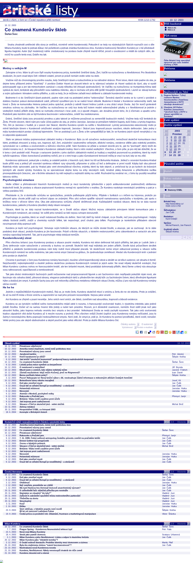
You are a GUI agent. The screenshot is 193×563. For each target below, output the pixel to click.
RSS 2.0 (171, 30)
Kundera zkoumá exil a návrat (34, 553)
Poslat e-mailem (145, 327)
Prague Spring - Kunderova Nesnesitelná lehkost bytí (46, 529)
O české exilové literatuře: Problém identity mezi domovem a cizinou (54, 542)
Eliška (22, 506)
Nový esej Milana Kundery (32, 532)
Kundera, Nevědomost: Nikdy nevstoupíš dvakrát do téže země (51, 550)
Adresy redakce (27, 407)
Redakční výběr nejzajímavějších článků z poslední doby (35, 422)
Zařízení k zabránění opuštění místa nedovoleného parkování (50, 496)
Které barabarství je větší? (32, 357)
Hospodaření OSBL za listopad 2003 (37, 409)
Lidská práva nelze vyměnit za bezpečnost (41, 364)
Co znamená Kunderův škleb (34, 362)
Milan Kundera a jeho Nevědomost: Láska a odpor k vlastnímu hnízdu (54, 537)
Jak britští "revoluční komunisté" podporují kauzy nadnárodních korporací (56, 359)
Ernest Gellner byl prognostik (34, 441)
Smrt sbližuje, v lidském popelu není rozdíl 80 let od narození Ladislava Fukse (41, 510)
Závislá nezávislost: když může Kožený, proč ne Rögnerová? (50, 372)
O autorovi (147, 324)
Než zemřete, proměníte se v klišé (36, 485)
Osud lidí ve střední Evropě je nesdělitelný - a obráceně (47, 386)
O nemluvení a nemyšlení (32, 367)
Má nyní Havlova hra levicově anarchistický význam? (50, 488)
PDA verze (170, 35)
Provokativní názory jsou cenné (35, 351)
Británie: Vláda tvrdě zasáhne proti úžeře (40, 399)
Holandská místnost (30, 388)
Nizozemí (24, 391)
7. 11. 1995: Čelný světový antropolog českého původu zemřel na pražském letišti (60, 438)
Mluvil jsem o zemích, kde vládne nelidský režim (43, 370)
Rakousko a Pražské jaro (32, 396)
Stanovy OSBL (175, 190)
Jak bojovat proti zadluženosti (35, 401)
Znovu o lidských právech (32, 443)
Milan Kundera (12, 523)
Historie (183, 422)
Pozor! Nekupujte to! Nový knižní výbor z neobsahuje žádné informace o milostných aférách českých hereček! (76, 378)
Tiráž (167, 195)
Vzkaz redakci (173, 178)
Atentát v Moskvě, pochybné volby (37, 393)
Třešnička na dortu (29, 498)
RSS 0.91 (172, 28)
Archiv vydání (173, 124)
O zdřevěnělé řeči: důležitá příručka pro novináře (44, 490)
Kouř (22, 504)
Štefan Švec (11, 34)
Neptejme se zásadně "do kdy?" (35, 493)
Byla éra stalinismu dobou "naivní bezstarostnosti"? (46, 545)
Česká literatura (13, 471)
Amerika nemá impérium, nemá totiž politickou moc (45, 349)
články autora (128, 324)
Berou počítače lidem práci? (33, 375)
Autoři (168, 171)
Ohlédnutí (25, 482)
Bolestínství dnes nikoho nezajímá (37, 380)
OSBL (168, 185)
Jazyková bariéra (28, 354)
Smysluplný (25, 501)
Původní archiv (174, 163)
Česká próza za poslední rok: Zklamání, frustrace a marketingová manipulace (58, 514)
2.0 (169, 422)
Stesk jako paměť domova (32, 534)
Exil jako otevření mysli (31, 383)
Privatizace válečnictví (30, 346)
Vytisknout (127, 327)
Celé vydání (171, 120)
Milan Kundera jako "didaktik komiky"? (39, 540)
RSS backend (172, 23)
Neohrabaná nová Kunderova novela (38, 548)
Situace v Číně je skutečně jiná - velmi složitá (42, 404)
